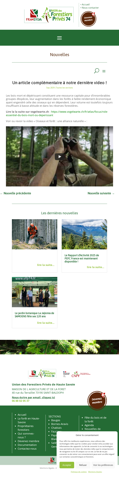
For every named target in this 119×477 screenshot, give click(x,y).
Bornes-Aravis (59, 424)
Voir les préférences (103, 465)
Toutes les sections (64, 88)
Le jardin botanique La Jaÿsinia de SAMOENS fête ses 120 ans (34, 315)
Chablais (56, 427)
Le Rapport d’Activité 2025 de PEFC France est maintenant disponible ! (82, 258)
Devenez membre (28, 441)
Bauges (55, 420)
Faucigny (56, 431)
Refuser (83, 465)
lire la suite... (45, 265)
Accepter (67, 465)
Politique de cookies (79, 471)
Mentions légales (95, 471)
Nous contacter (90, 7)
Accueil (86, 4)
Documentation (27, 445)
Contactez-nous (27, 448)
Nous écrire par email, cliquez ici (33, 397)
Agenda (89, 425)
